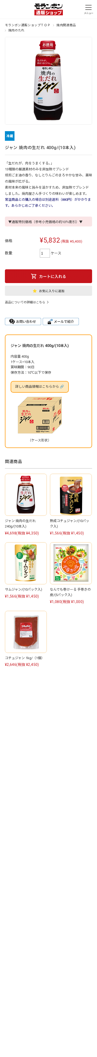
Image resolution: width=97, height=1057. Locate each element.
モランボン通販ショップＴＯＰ (27, 25)
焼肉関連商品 (66, 25)
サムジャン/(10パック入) (23, 589)
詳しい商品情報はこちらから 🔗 (39, 387)
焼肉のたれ (16, 30)
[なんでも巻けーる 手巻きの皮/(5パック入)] (71, 563)
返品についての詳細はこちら (25, 302)
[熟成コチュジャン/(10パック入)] (71, 495)
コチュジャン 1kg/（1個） (24, 658)
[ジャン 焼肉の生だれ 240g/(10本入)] (26, 495)
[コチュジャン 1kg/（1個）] (26, 632)
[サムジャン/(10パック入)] (26, 563)
